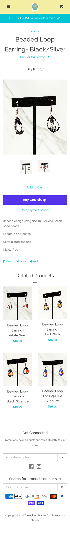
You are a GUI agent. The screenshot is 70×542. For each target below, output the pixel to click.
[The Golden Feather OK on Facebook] (31, 467)
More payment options (35, 210)
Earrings (35, 31)
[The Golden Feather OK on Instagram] (39, 467)
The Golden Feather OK (35, 57)
